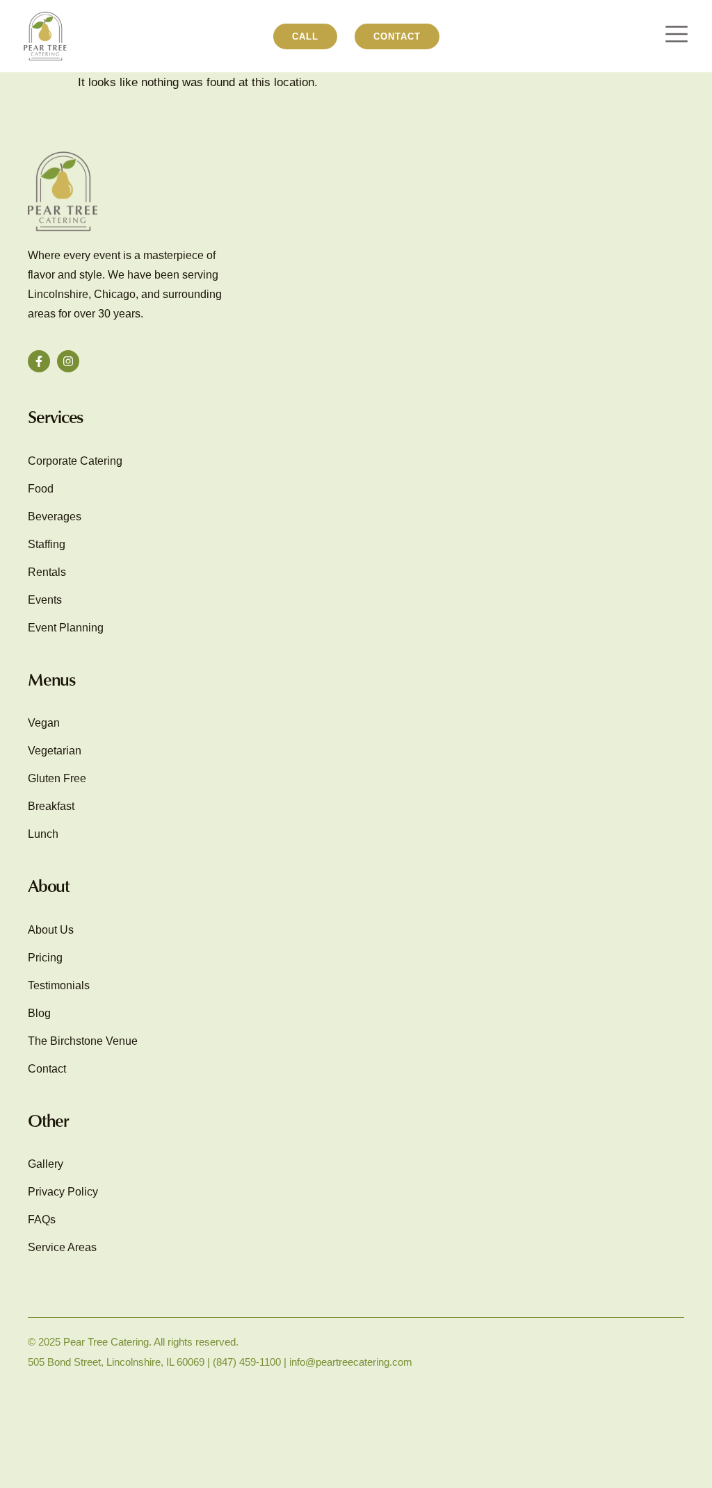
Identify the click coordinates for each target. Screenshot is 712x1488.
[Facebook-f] (39, 361)
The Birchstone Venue (83, 1041)
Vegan (44, 723)
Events (45, 600)
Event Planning (66, 628)
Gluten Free (57, 778)
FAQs (42, 1219)
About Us (51, 930)
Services (55, 416)
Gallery (45, 1164)
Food (41, 489)
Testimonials (59, 985)
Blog (39, 1013)
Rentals (47, 572)
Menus (51, 679)
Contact (47, 1069)
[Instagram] (68, 361)
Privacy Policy (63, 1192)
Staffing (46, 544)
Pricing (45, 958)
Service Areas (62, 1247)
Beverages (54, 516)
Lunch (43, 834)
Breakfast (51, 806)
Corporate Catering (75, 461)
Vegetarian (54, 751)
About (49, 885)
